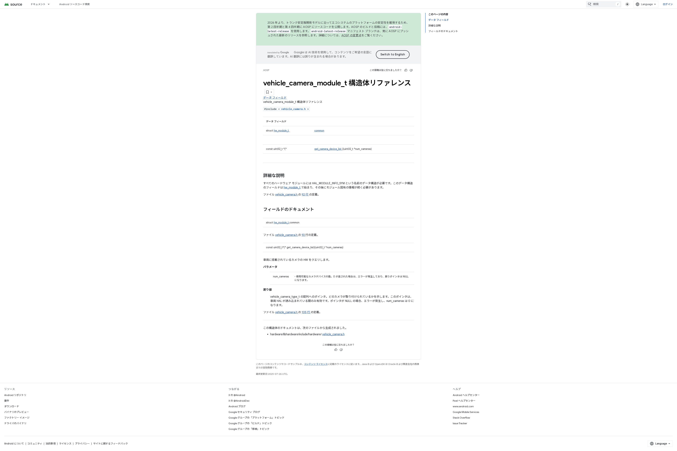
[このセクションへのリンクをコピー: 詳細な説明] (288, 176)
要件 (6, 400)
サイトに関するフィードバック (110, 443)
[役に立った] (405, 70)
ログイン (668, 4)
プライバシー (82, 443)
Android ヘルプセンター (466, 395)
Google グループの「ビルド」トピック (250, 423)
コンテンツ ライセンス (316, 364)
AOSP (266, 70)
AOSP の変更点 (351, 35)
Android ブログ (237, 406)
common (319, 130)
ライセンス (65, 443)
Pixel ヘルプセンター (464, 400)
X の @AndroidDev (238, 400)
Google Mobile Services (466, 412)
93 (303, 235)
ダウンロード (11, 406)
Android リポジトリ (15, 395)
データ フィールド (274, 98)
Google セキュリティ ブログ (244, 412)
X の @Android (236, 395)
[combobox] (603, 4)
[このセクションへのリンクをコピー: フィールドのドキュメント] (318, 210)
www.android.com (463, 406)
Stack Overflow (461, 417)
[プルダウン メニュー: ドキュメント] (50, 4)
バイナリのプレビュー (16, 412)
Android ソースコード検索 (74, 4)
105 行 (306, 312)
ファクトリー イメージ (16, 417)
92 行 (305, 194)
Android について (14, 443)
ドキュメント (38, 4)
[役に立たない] (411, 70)
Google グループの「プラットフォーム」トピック (256, 417)
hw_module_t (281, 130)
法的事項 (51, 443)
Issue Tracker (460, 423)
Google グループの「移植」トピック (248, 429)
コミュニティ (35, 443)
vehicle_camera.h (294, 109)
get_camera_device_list (328, 149)
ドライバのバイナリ (15, 423)
